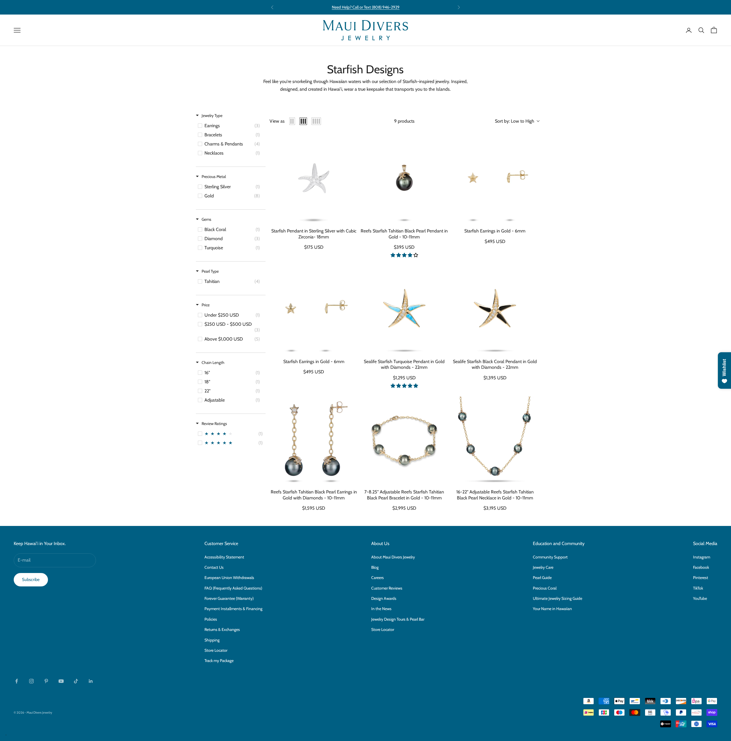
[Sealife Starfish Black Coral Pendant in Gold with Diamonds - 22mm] (495, 310)
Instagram (701, 557)
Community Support (550, 557)
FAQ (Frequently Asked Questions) (233, 588)
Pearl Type (210, 271)
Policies (210, 619)
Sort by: (514, 121)
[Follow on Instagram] (31, 681)
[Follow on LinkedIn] (91, 681)
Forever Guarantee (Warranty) (229, 598)
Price (206, 304)
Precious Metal (214, 176)
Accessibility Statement (224, 557)
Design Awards (383, 598)
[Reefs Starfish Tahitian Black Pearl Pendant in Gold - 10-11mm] (404, 179)
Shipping (212, 640)
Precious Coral (545, 588)
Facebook (701, 567)
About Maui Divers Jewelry (393, 557)
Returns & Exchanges (222, 629)
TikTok (698, 588)
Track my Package (219, 660)
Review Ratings (214, 423)
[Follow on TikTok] (76, 681)
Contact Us (214, 567)
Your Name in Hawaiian (552, 608)
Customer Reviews (386, 588)
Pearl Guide (542, 577)
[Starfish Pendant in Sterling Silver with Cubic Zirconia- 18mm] (314, 179)
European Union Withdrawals (229, 577)
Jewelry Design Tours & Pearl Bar (397, 619)
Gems (206, 219)
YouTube (700, 598)
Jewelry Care (543, 567)
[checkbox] (230, 126)
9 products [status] (404, 121)
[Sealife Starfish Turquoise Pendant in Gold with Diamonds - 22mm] (404, 310)
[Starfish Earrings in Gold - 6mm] (495, 179)
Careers (377, 577)
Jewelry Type (212, 115)
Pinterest (700, 577)
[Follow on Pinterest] (46, 681)
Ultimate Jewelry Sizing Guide (557, 598)
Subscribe (31, 579)
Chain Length (213, 362)
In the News (381, 608)
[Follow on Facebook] (16, 681)
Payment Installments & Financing (233, 608)
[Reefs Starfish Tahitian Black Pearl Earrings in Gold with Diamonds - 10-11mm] (314, 440)
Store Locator (215, 650)
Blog (375, 567)
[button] (404, 255)
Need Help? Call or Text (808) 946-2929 (365, 7)
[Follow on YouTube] (61, 681)
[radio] (292, 121)
